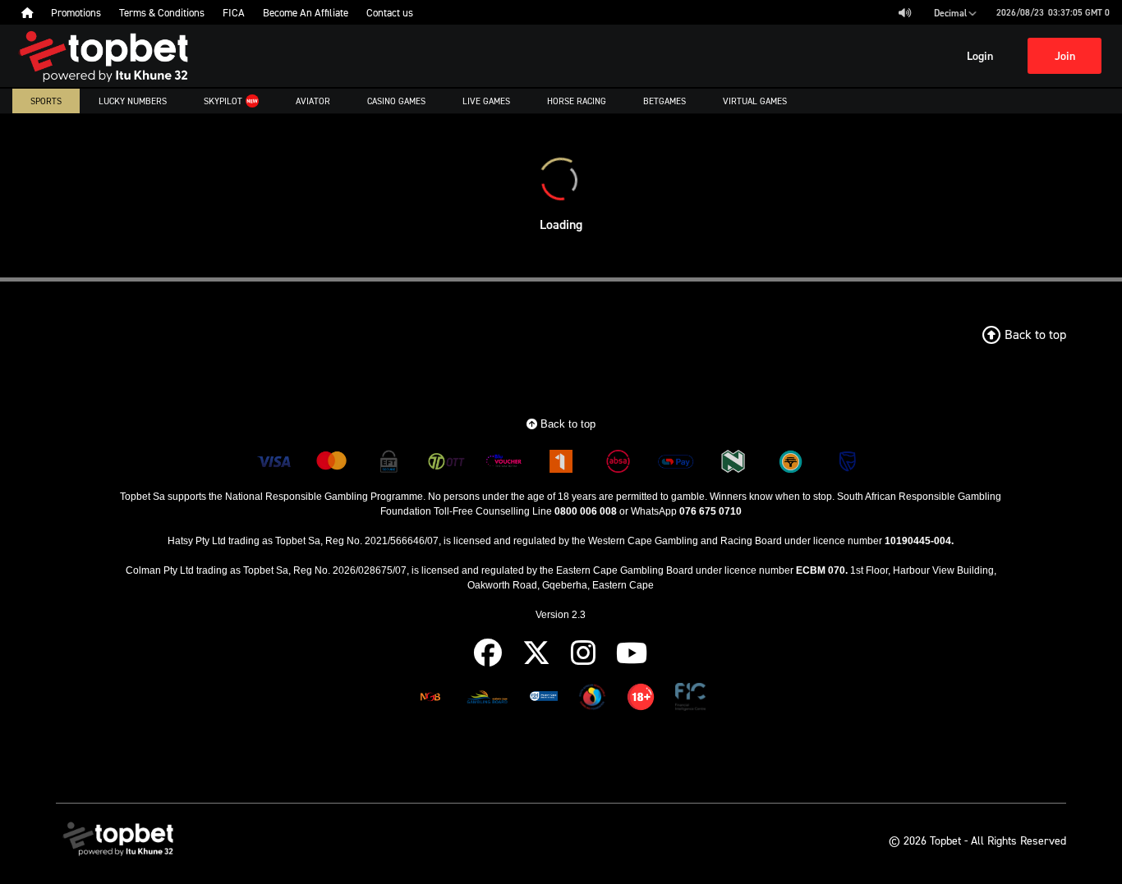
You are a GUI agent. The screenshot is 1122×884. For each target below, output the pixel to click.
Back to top (566, 424)
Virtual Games (755, 101)
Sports (46, 101)
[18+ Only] (641, 700)
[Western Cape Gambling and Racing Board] (544, 700)
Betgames (664, 101)
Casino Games (396, 101)
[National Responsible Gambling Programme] (592, 700)
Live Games (486, 101)
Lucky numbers (133, 101)
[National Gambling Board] (430, 700)
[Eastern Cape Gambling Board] (487, 700)
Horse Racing (576, 101)
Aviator (313, 101)
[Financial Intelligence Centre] (690, 700)
